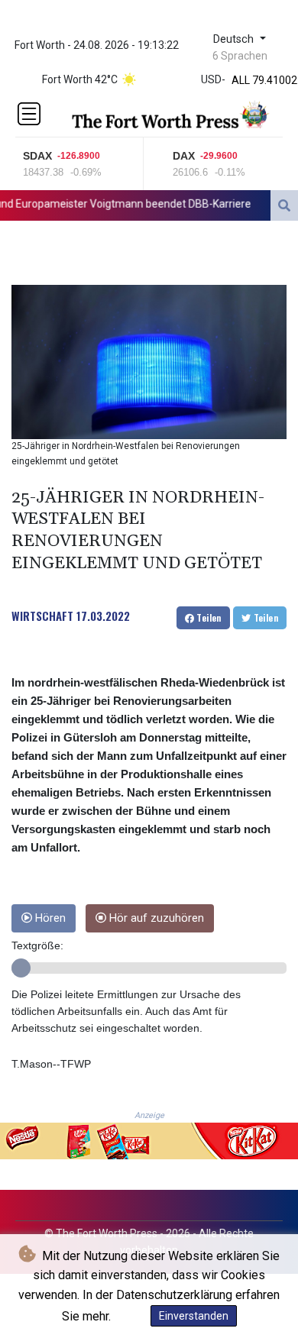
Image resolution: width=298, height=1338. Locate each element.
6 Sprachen (239, 56)
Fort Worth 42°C (80, 79)
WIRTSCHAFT (42, 615)
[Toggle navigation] (29, 114)
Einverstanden (193, 1316)
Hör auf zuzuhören (155, 918)
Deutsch (235, 39)
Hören (49, 918)
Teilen (208, 617)
